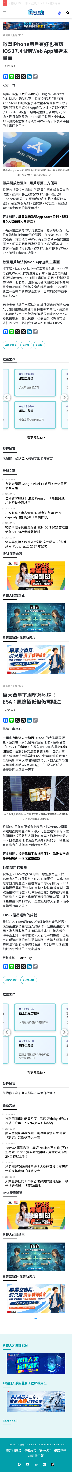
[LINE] (44, 1464)
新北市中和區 (27, 374)
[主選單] (4, 14)
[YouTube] (27, 1464)
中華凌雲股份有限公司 (31, 419)
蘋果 (40, 345)
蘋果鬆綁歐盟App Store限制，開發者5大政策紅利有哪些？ (35, 218)
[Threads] (53, 1464)
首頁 (7, 35)
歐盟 (15, 94)
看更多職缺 (35, 437)
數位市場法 (29, 94)
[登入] (59, 14)
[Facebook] (19, 1464)
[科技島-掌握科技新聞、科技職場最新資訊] (36, 12)
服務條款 (60, 1450)
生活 (14, 35)
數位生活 (12, 345)
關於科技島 (13, 1450)
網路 (27, 345)
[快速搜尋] (67, 14)
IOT (21, 35)
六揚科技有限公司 (29, 387)
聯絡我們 (30, 1450)
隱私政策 (45, 1450)
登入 (24, 458)
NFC (45, 203)
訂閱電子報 (36, 1455)
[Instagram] (36, 1464)
